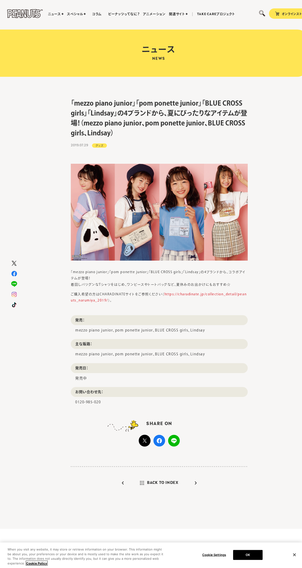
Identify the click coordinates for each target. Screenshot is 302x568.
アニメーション (154, 14)
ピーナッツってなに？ (123, 14)
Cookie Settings (214, 555)
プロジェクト (216, 14)
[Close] (294, 555)
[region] (151, 555)
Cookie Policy (36, 563)
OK (248, 555)
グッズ (99, 145)
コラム (97, 14)
